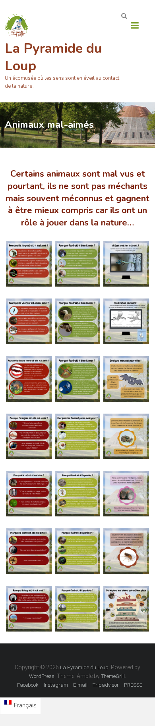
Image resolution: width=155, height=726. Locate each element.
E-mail (80, 685)
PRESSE (133, 685)
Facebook (28, 685)
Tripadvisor (106, 685)
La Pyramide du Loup (53, 57)
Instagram (56, 685)
